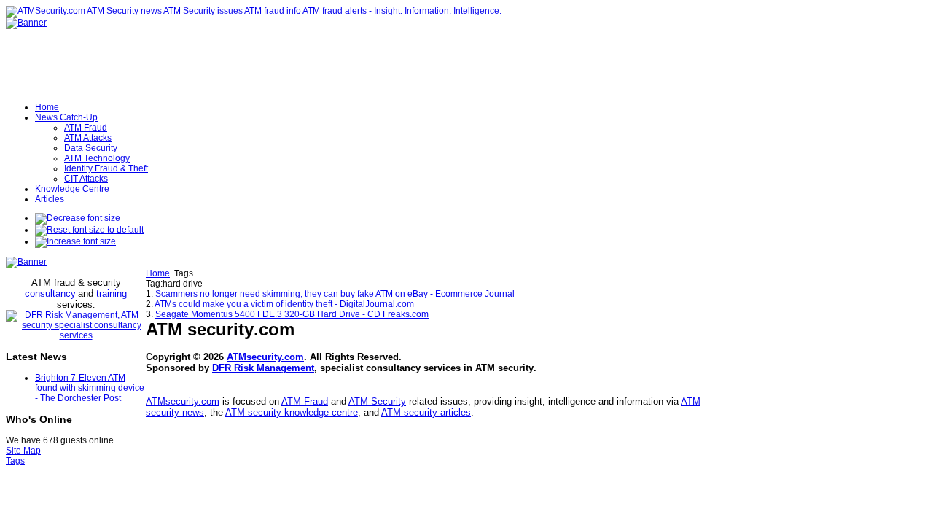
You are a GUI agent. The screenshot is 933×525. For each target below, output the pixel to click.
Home (158, 273)
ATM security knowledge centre (291, 412)
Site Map (23, 451)
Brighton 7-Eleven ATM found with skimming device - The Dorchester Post (89, 388)
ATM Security (377, 401)
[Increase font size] (75, 241)
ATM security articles (426, 412)
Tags (15, 461)
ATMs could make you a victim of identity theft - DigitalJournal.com (284, 304)
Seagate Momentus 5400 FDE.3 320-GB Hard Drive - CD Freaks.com (292, 314)
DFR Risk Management (263, 367)
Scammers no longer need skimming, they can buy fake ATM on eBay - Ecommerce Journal (335, 294)
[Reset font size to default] (89, 230)
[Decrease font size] (77, 218)
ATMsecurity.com (265, 356)
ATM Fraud (304, 401)
